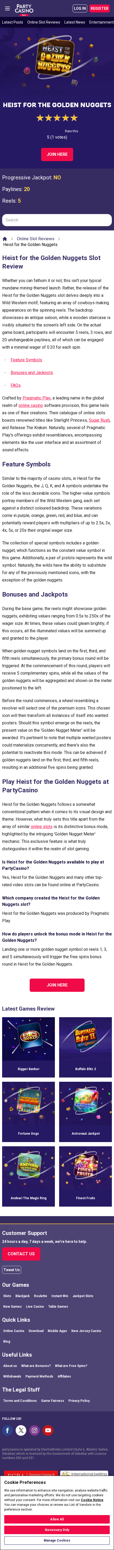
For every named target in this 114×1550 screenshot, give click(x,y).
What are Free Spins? (71, 1366)
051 (31, 1458)
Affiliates (64, 1376)
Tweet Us (11, 1270)
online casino (31, 405)
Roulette (40, 1296)
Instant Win (59, 1296)
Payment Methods (39, 1376)
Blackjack (22, 1296)
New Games (12, 1306)
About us (10, 1366)
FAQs (16, 385)
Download (36, 1331)
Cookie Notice (92, 1500)
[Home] (4, 239)
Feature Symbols (26, 359)
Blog (6, 1341)
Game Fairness (52, 1401)
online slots (41, 826)
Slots (7, 1296)
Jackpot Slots (82, 1296)
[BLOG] (24, 8)
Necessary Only (57, 1530)
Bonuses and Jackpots (32, 372)
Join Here (57, 154)
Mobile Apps (57, 1331)
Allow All (57, 1519)
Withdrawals (12, 1376)
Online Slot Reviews (43, 22)
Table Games (58, 1306)
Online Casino (13, 1331)
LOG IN (80, 8)
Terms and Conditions (20, 1401)
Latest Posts (12, 22)
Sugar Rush (99, 420)
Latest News (74, 22)
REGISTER (99, 8)
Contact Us (21, 1253)
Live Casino (35, 1306)
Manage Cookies (57, 1540)
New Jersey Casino (86, 1331)
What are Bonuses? (36, 1366)
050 (18, 1458)
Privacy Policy (79, 1401)
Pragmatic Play (37, 398)
